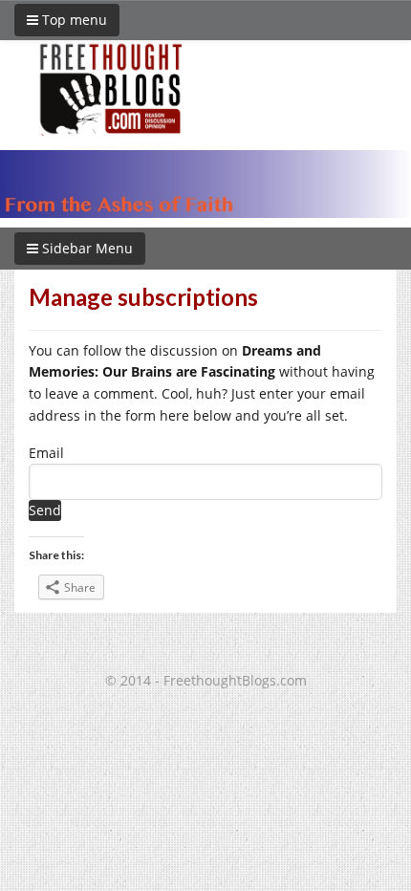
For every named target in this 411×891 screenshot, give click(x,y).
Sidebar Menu (85, 248)
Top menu (72, 20)
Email (46, 453)
